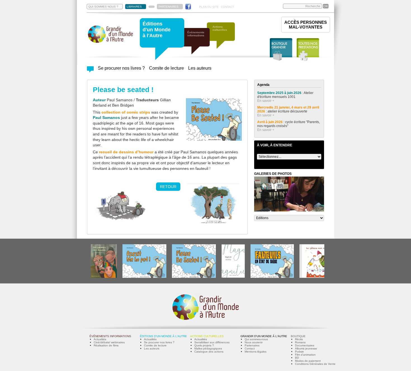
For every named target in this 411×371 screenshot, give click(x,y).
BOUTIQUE (298, 336)
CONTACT (227, 6)
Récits (299, 339)
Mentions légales (255, 351)
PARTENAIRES (168, 6)
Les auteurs (199, 68)
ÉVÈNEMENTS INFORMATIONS (110, 336)
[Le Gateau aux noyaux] (316, 276)
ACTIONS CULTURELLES (207, 336)
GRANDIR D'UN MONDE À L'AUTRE (263, 336)
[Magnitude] (233, 276)
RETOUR (168, 186)
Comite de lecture (166, 68)
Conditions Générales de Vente (315, 363)
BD (297, 357)
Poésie (299, 351)
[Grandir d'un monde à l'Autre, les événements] (198, 44)
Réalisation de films (106, 345)
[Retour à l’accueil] (110, 42)
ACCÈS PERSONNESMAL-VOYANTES (305, 24)
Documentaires (304, 345)
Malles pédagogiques (208, 348)
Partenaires (252, 345)
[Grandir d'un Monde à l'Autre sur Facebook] (188, 7)
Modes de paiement (308, 360)
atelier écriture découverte (288, 111)
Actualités (100, 339)
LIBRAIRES (134, 6)
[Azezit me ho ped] (144, 276)
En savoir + (265, 101)
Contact (250, 348)
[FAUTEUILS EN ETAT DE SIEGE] (272, 276)
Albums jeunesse (306, 348)
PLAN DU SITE (209, 6)
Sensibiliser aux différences (212, 342)
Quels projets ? (204, 345)
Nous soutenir (254, 342)
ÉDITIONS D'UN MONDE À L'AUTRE (163, 336)
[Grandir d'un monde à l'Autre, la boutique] (281, 49)
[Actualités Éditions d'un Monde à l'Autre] (90, 71)
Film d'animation (305, 354)
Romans (300, 342)
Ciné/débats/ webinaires (109, 342)
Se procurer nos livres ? (121, 68)
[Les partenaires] (151, 7)
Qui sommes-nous (256, 339)
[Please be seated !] (194, 276)
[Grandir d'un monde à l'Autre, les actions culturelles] (223, 38)
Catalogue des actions (208, 351)
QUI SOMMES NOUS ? (103, 6)
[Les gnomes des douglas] (104, 276)
